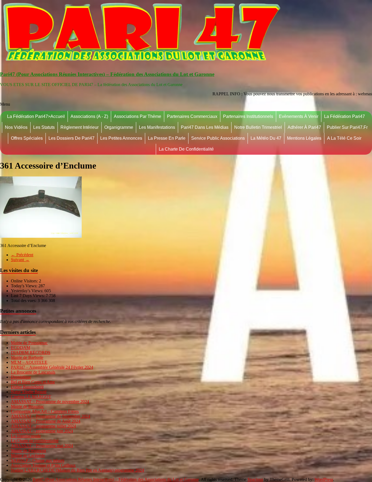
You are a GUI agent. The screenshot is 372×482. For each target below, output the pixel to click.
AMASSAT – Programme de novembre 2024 (50, 401)
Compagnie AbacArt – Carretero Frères (45, 411)
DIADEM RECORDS (30, 352)
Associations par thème (137, 116)
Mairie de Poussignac (29, 342)
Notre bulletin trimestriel (258, 127)
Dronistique (21, 377)
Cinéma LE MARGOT (31, 396)
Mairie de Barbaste (27, 357)
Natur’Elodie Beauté (29, 391)
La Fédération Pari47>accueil (36, 116)
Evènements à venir (298, 116)
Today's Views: (24, 285)
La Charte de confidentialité (186, 149)
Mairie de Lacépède (28, 455)
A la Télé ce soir (344, 138)
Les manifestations (157, 127)
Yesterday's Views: (27, 290)
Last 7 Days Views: (28, 295)
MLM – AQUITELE (29, 362)
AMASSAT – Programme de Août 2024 (45, 421)
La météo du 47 (266, 138)
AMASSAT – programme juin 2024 (42, 431)
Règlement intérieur (79, 127)
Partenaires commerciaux (192, 116)
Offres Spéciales (27, 138)
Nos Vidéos (16, 127)
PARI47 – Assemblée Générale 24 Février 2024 (52, 367)
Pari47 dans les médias (204, 127)
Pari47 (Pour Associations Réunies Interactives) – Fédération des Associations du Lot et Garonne (107, 74)
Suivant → (20, 259)
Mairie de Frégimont (28, 450)
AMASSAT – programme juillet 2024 (43, 426)
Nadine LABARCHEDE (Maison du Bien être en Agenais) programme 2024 (77, 470)
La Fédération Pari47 (344, 116)
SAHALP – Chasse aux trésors (37, 460)
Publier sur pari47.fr (347, 127)
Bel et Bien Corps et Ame (33, 382)
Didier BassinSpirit (27, 387)
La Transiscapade (26, 436)
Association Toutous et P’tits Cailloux (43, 465)
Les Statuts (44, 127)
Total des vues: (24, 300)
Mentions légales (304, 138)
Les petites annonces (121, 138)
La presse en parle (166, 138)
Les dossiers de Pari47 (71, 138)
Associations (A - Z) (89, 116)
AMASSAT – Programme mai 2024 (42, 445)
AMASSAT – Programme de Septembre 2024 (50, 416)
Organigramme (118, 127)
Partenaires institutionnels (248, 116)
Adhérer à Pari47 (304, 127)
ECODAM (20, 347)
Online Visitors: (25, 281)
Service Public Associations (218, 138)
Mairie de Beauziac (27, 406)
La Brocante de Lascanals (33, 372)
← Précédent (22, 254)
